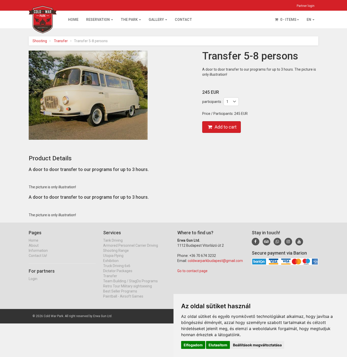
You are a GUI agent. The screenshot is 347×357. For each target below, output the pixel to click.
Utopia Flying (113, 256)
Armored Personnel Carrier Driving (130, 245)
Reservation (98, 20)
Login (33, 279)
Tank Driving (113, 240)
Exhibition (111, 261)
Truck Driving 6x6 (116, 266)
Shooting (40, 41)
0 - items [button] (287, 20)
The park (129, 20)
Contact (183, 20)
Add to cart (225, 127)
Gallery (157, 20)
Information (38, 251)
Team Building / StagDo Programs (130, 281)
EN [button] (309, 20)
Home (73, 20)
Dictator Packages (117, 271)
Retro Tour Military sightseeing (127, 286)
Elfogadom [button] (193, 345)
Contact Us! (38, 256)
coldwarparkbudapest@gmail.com (215, 261)
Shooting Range (116, 251)
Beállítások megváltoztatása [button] (257, 345)
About (34, 245)
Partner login (305, 6)
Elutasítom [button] (218, 345)
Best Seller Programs (120, 291)
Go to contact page (192, 271)
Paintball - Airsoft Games (123, 296)
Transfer (61, 41)
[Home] (42, 12)
